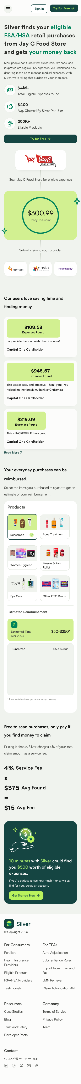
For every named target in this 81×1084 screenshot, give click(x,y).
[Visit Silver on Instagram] (14, 1065)
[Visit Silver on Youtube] (29, 1065)
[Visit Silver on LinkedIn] (6, 1065)
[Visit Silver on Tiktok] (36, 1065)
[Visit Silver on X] (21, 1065)
